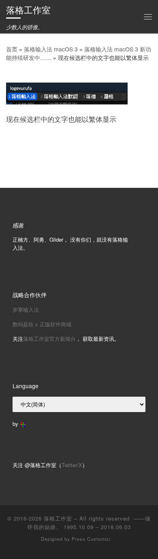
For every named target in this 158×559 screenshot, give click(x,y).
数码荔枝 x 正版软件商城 (42, 324)
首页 (11, 49)
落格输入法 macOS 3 (51, 49)
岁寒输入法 (26, 309)
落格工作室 (58, 518)
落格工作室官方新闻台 (49, 338)
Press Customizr (91, 539)
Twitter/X (72, 465)
